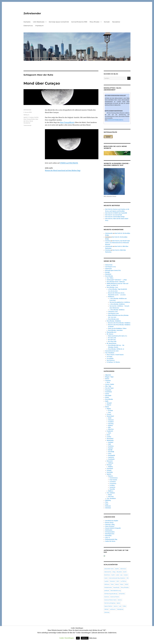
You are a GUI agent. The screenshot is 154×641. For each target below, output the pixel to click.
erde (117, 575)
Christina (107, 241)
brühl (124, 571)
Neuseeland (110, 438)
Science (106, 596)
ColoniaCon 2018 (113, 311)
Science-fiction (114, 596)
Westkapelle (111, 455)
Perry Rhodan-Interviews (115, 330)
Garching (110, 423)
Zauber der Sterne (110, 541)
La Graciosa (113, 483)
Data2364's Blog (110, 524)
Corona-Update (109, 384)
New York (111, 496)
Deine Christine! (109, 526)
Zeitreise (106, 612)
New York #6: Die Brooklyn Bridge (115, 216)
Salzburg (110, 463)
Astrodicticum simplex (111, 520)
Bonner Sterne (109, 522)
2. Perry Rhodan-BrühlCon (117, 304)
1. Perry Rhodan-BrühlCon (117, 310)
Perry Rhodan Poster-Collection (116, 281)
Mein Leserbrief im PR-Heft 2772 (117, 336)
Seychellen (110, 472)
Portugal (109, 465)
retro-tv (107, 537)
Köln (109, 427)
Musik (107, 397)
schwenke (122, 593)
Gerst (105, 578)
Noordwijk (111, 451)
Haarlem (110, 448)
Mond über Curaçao (42, 83)
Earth (113, 575)
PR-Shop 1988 (112, 341)
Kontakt (107, 22)
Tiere (106, 502)
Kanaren (110, 476)
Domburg (111, 446)
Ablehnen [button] (84, 638)
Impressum (39, 25)
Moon (121, 584)
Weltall (106, 609)
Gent (109, 412)
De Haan (110, 410)
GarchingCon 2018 (113, 313)
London (109, 436)
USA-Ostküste (111, 493)
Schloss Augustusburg (110, 593)
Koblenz (110, 425)
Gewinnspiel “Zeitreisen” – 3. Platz (117, 280)
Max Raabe (108, 395)
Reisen (107, 407)
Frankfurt (111, 422)
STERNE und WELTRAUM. (69, 163)
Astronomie (107, 571)
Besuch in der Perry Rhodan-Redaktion (119, 323)
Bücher (107, 378)
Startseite (27, 22)
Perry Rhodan (94, 22)
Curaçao (31, 117)
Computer (108, 380)
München (111, 429)
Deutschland (110, 416)
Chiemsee (111, 420)
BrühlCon (107, 575)
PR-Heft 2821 (112, 339)
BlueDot (119, 571)
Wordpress (120, 609)
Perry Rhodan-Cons (112, 287)
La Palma (112, 485)
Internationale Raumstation (117, 578)
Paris (109, 433)
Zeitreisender (32, 13)
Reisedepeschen (109, 534)
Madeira (110, 466)
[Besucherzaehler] (117, 136)
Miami (110, 494)
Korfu (108, 435)
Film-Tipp (108, 386)
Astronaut (123, 568)
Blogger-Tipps (109, 377)
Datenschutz (28, 25)
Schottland (110, 468)
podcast (106, 590)
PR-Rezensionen (111, 343)
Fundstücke (108, 392)
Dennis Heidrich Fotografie (113, 528)
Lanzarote (112, 487)
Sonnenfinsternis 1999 (79, 22)
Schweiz (109, 470)
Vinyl (106, 504)
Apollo (117, 568)
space (118, 603)
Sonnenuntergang (109, 603)
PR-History (110, 334)
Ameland (110, 442)
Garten (107, 393)
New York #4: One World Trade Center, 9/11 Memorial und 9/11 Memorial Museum (117, 242)
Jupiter (106, 581)
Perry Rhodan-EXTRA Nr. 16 (116, 349)
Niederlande (110, 440)
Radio (106, 401)
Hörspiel (109, 403)
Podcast (109, 405)
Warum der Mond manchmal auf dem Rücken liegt (62, 170)
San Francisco (111, 360)
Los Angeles (110, 358)
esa (121, 575)
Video (124, 606)
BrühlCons (111, 296)
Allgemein (108, 375)
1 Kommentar (27, 125)
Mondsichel (27, 123)
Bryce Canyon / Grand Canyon (115, 354)
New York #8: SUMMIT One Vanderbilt (116, 213)
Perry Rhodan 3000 (113, 319)
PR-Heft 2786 (112, 338)
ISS (127, 578)
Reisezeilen (108, 535)
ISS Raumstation (110, 532)
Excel (108, 382)
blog (114, 571)
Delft (109, 444)
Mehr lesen (93, 638)
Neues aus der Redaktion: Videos (117, 328)
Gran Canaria (113, 480)
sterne (116, 606)
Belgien (109, 408)
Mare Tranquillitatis (67, 122)
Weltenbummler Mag (111, 539)
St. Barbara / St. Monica (113, 362)
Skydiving (108, 500)
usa (120, 606)
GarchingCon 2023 (110, 266)
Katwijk (110, 450)
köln (118, 581)
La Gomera (113, 481)
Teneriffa (112, 489)
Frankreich (110, 431)
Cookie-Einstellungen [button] (66, 638)
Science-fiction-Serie (110, 600)
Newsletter (116, 22)
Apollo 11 (26, 117)
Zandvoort (111, 457)
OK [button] (78, 638)
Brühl (109, 418)
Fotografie (108, 390)
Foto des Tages (109, 388)
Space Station (108, 606)
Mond (31, 121)
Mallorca (110, 491)
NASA (126, 584)
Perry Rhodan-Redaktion (114, 321)
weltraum (113, 609)
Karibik (36, 117)
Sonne (120, 600)
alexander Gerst (109, 568)
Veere (109, 453)
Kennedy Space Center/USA (59, 22)
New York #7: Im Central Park (113, 215)
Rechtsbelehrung (116, 590)
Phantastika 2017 (111, 332)
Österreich (110, 461)
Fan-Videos (110, 278)
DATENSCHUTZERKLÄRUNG (115, 120)
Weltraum (26, 114)
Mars (112, 584)
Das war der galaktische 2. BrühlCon (120, 302)
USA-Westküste (38, 22)
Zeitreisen (108, 508)
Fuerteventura (114, 478)
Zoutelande (111, 459)
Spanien (109, 474)
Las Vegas (109, 356)
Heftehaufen (108, 530)
